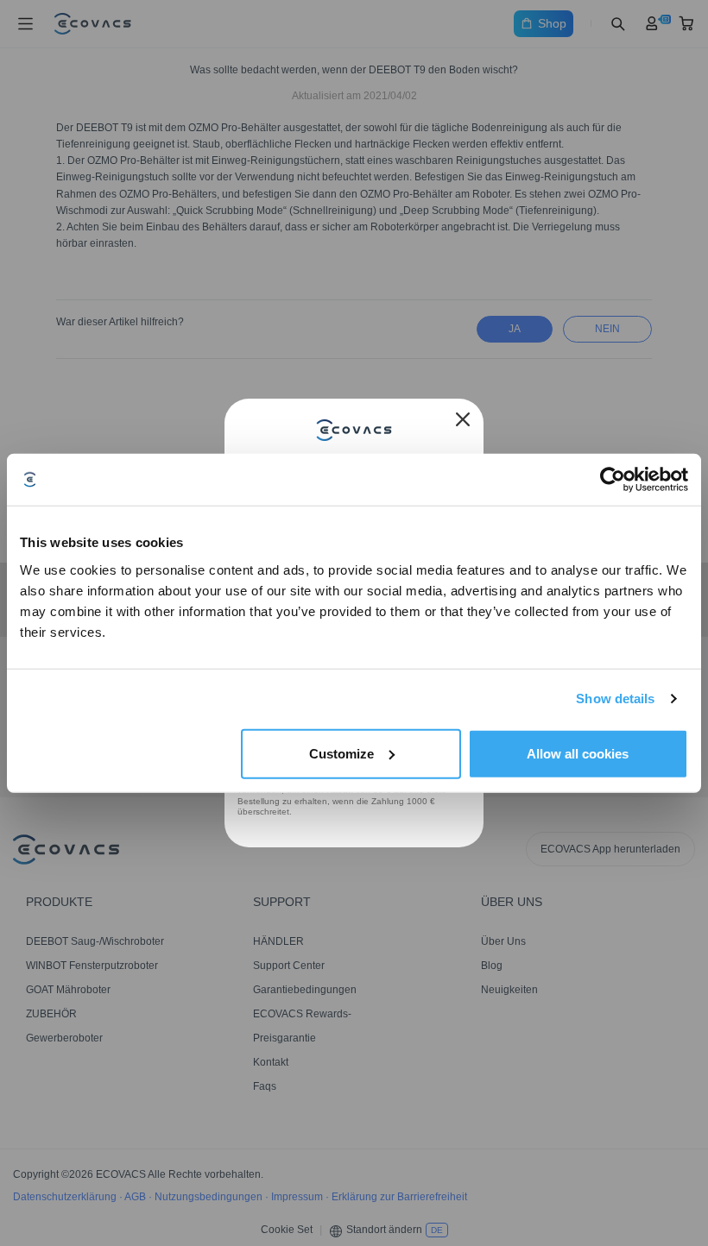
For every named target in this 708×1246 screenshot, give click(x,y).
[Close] (463, 419)
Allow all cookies (578, 753)
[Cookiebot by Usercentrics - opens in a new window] (612, 480)
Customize (341, 753)
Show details (615, 698)
